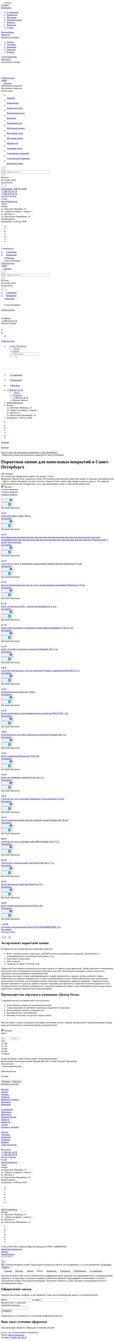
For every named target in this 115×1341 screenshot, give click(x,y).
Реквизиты (12, 15)
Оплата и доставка (10, 1127)
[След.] (1, 934)
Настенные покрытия (11, 88)
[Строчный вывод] (3, 497)
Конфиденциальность (11, 1249)
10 (9, 937)
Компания (6, 1104)
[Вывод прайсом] (5, 497)
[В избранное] (7, 500)
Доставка (11, 44)
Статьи (10, 27)
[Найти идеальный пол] (3, 186)
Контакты (6, 1102)
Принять (5, 1267)
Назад (16, 348)
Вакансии (11, 25)
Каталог (5, 1089)
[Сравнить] (6, 504)
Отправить (6, 1311)
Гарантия (11, 49)
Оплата (10, 42)
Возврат (10, 52)
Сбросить (17, 1082)
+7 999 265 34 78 (9, 191)
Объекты (5, 1097)
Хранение (11, 47)
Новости (11, 22)
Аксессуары (7, 91)
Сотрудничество (9, 1144)
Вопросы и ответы (10, 1099)
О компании (13, 12)
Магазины (12, 17)
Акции (4, 1092)
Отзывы (5, 1094)
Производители (14, 20)
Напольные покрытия (11, 86)
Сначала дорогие (9, 494)
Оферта (4, 1251)
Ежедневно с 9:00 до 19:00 (13, 189)
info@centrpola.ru (9, 201)
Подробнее (6, 518)
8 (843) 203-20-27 (18, 1337)
